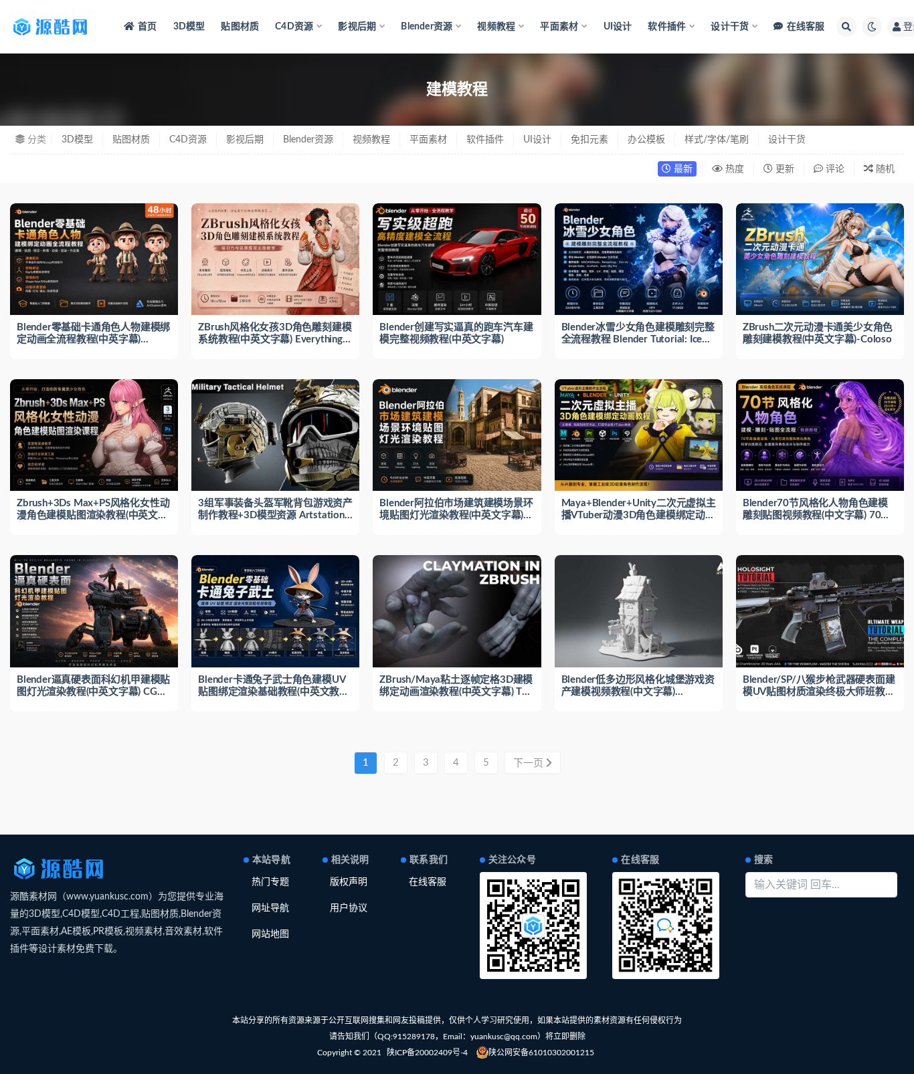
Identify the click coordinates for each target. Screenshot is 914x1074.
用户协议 (348, 908)
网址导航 (270, 908)
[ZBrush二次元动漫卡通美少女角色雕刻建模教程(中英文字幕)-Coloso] (820, 259)
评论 (833, 169)
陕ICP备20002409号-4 (427, 1053)
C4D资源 (188, 139)
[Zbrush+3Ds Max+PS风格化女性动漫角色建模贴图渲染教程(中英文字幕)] (94, 435)
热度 (733, 169)
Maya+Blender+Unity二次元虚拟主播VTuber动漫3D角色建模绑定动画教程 (638, 515)
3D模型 (189, 26)
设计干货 (787, 139)
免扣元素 (589, 139)
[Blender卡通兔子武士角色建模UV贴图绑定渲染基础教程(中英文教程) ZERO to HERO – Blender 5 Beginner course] (275, 611)
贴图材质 (240, 26)
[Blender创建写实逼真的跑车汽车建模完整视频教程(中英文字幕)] (457, 259)
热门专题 (270, 882)
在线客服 (805, 26)
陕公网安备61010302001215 (541, 1053)
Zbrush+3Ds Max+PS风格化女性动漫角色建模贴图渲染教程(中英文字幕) (93, 515)
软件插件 (485, 139)
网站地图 (270, 934)
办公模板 (646, 139)
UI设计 (618, 26)
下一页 (529, 763)
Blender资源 (308, 139)
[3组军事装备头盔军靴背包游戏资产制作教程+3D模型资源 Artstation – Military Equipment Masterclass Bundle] (275, 435)
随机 (884, 169)
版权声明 (348, 882)
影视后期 (245, 139)
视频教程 (371, 139)
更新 (783, 169)
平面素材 (428, 139)
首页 (147, 26)
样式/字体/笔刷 (716, 139)
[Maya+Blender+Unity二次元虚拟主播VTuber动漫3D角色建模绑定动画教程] (639, 435)
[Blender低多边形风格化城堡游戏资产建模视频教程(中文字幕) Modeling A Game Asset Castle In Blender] (639, 611)
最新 (682, 169)
